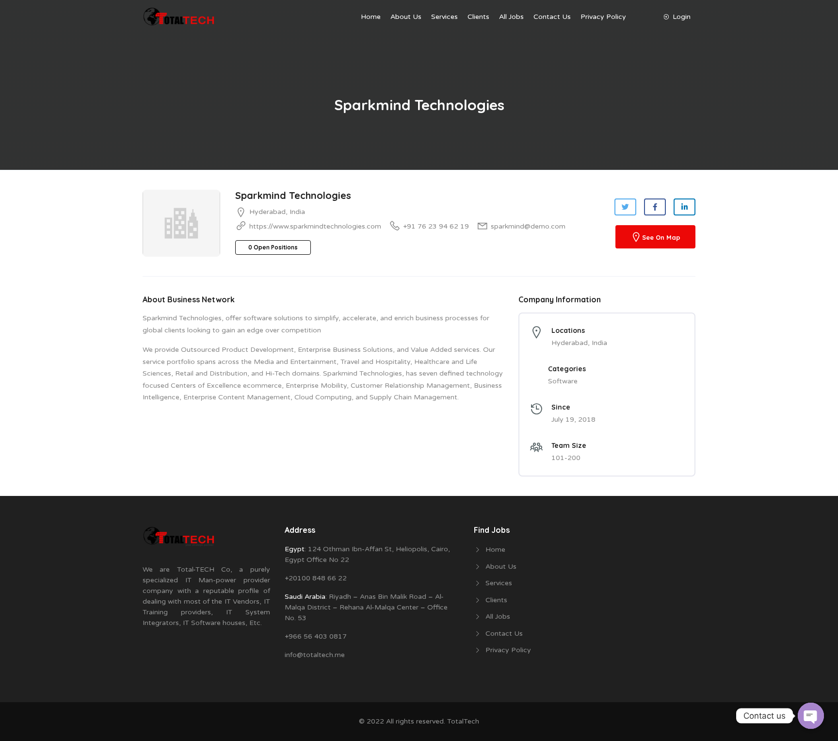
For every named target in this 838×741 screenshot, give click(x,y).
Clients (478, 17)
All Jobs (511, 17)
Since (560, 407)
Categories (567, 368)
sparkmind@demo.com (528, 226)
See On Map (661, 237)
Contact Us (552, 17)
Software (563, 381)
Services (444, 17)
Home (371, 17)
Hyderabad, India (277, 212)
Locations (568, 330)
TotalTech (463, 721)
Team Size (568, 445)
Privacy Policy (603, 17)
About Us (405, 17)
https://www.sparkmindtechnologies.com (315, 226)
